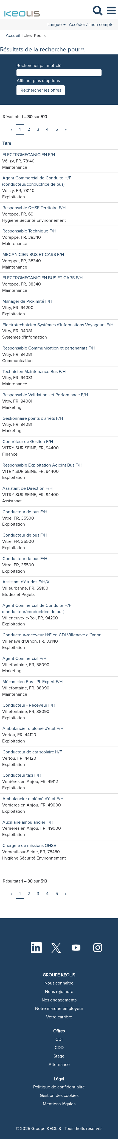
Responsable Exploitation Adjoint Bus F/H (42, 465)
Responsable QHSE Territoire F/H (34, 208)
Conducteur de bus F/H (24, 512)
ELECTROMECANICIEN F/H (28, 155)
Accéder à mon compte (91, 24)
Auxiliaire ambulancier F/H (27, 822)
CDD (59, 1047)
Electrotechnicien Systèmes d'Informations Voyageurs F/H (57, 325)
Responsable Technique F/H (29, 231)
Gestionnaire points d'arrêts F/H (32, 418)
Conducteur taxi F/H (21, 775)
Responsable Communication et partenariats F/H (48, 348)
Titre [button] (6, 143)
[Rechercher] (97, 10)
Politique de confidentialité (59, 1087)
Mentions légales (59, 1104)
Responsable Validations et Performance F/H (45, 395)
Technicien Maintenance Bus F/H (34, 371)
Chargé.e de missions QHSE (29, 845)
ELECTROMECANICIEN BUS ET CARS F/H (42, 278)
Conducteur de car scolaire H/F (32, 752)
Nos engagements (59, 1000)
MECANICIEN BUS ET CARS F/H (33, 254)
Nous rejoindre (59, 991)
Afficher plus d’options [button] (38, 80)
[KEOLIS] (21, 10)
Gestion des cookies (59, 1095)
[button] (111, 11)
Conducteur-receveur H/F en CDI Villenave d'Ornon (52, 635)
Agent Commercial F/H (24, 658)
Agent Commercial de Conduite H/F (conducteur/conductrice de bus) (36, 181)
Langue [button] (55, 24)
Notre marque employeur (59, 1008)
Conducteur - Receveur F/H (28, 705)
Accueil (13, 35)
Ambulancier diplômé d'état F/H (32, 728)
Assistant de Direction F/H (27, 488)
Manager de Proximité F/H (27, 301)
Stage (59, 1056)
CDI (59, 1039)
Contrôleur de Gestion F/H (27, 441)
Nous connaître (59, 983)
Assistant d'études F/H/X (25, 582)
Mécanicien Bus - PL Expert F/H (32, 681)
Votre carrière (59, 1017)
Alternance (59, 1064)
